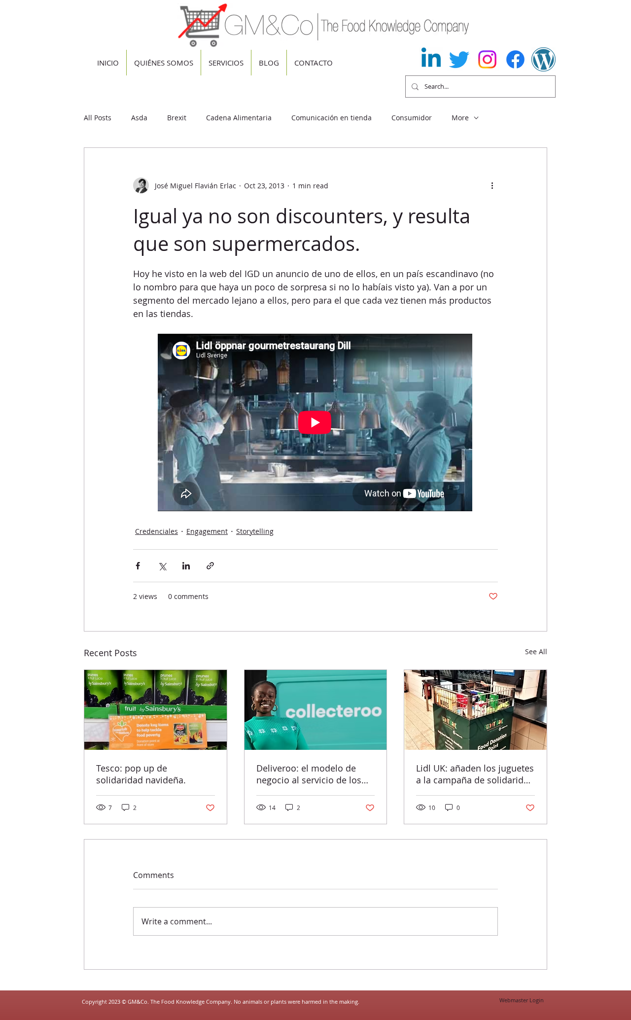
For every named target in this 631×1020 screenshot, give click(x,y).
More (460, 117)
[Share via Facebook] (137, 565)
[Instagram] (487, 59)
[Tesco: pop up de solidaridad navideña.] (155, 710)
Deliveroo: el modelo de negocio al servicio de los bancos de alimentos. (308, 774)
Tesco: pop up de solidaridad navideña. (141, 774)
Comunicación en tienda (331, 117)
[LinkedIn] (431, 59)
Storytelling (255, 531)
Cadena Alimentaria (239, 117)
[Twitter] (459, 59)
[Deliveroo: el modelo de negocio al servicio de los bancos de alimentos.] (316, 710)
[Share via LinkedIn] (186, 565)
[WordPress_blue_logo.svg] (543, 59)
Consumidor (411, 117)
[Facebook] (515, 59)
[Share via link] (210, 565)
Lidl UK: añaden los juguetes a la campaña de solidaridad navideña (475, 774)
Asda (139, 117)
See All (536, 651)
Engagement (207, 531)
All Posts (97, 117)
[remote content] (315, 423)
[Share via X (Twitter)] (162, 565)
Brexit (176, 117)
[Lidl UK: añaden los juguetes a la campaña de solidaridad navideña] (475, 710)
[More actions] (492, 185)
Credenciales (156, 531)
